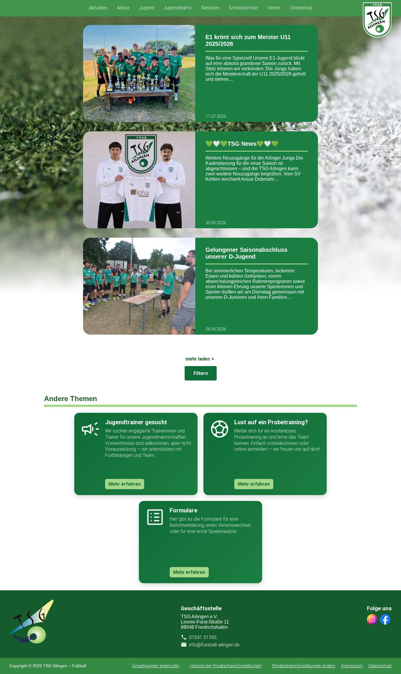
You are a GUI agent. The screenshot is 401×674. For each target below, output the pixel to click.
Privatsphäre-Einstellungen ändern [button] (303, 665)
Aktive (123, 8)
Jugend (146, 8)
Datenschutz (380, 665)
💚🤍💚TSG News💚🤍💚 (242, 143)
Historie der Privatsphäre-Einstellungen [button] (226, 665)
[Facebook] (385, 620)
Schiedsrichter (243, 8)
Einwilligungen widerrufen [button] (155, 665)
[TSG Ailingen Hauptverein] (31, 642)
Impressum (352, 665)
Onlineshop (301, 8)
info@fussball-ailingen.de (214, 645)
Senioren (210, 8)
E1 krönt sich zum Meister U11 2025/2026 (248, 40)
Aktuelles (98, 8)
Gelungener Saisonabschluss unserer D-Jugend (246, 253)
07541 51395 (203, 637)
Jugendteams (178, 8)
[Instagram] (372, 620)
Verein (273, 8)
